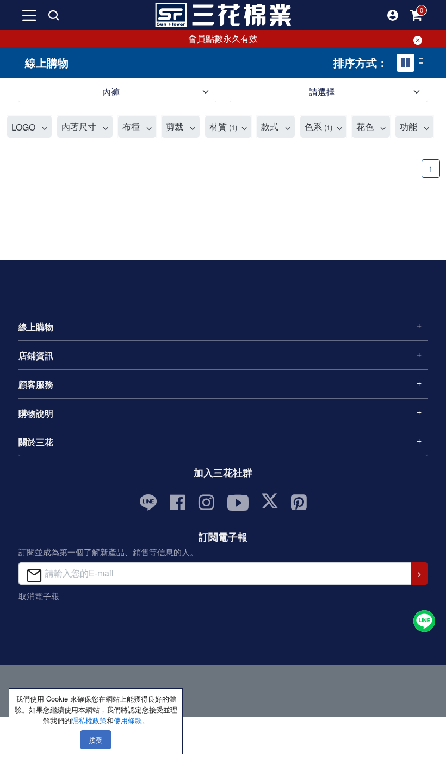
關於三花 (35, 442)
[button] (393, 15)
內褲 (111, 91)
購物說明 (35, 413)
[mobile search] (53, 15)
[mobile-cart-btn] (417, 15)
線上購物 (35, 326)
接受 (96, 740)
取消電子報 (38, 595)
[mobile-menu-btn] (29, 15)
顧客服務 (35, 384)
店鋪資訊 (35, 355)
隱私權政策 (89, 720)
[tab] (405, 63)
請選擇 (322, 91)
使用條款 (128, 720)
